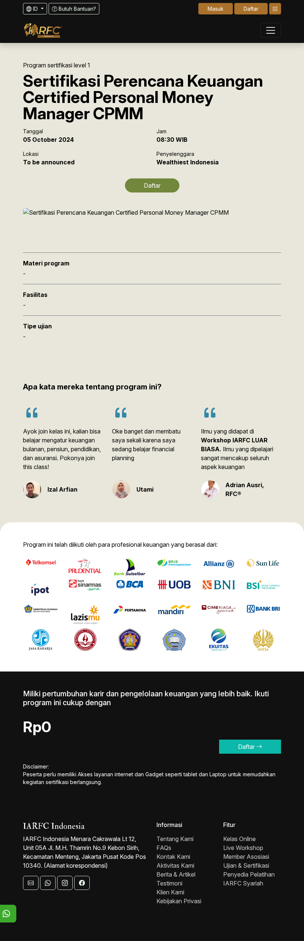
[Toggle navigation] (275, 8)
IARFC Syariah (243, 883)
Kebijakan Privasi (178, 901)
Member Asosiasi (246, 856)
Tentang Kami (175, 839)
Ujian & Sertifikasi (246, 865)
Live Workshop (243, 847)
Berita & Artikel (175, 874)
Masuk (216, 9)
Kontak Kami (173, 856)
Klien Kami (170, 892)
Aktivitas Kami (175, 865)
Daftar (251, 9)
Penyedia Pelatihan (249, 874)
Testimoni (169, 883)
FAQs (163, 847)
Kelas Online (239, 839)
